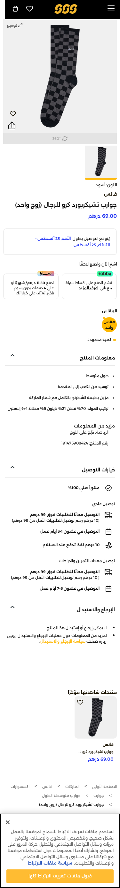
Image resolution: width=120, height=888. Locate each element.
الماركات (72, 786)
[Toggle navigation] (111, 9)
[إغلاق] (8, 822)
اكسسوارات (20, 786)
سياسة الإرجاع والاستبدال (62, 641)
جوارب (98, 795)
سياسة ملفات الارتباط (50, 863)
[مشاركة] (12, 126)
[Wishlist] (30, 8)
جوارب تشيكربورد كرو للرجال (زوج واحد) (84, 751)
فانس (110, 194)
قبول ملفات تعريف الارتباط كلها (60, 875)
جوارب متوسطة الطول (61, 795)
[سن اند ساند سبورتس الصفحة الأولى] (65, 8)
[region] (60, 850)
